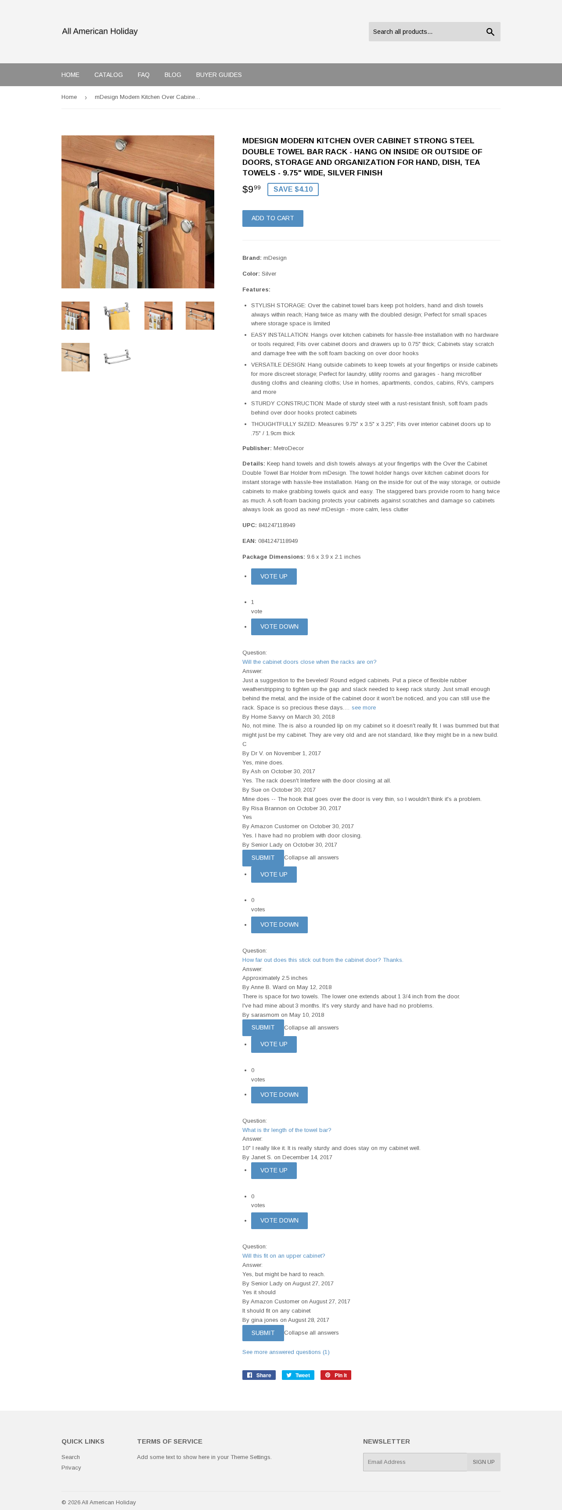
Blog (173, 74)
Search (70, 1457)
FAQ (144, 74)
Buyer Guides (219, 74)
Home (70, 74)
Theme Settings (250, 1457)
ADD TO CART (273, 218)
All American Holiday (109, 1502)
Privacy (71, 1467)
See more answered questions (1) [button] (286, 1352)
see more (364, 707)
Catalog (108, 74)
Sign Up (484, 1462)
